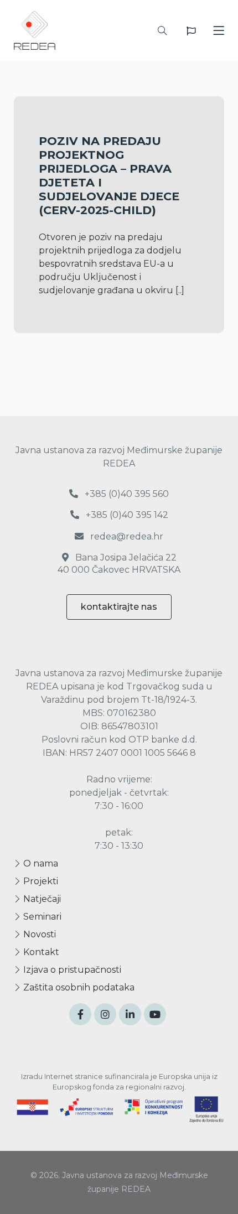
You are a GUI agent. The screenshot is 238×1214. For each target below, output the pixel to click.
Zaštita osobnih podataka (77, 987)
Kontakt (40, 952)
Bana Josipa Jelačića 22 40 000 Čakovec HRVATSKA (119, 563)
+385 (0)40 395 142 (126, 515)
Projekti (39, 881)
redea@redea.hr (125, 536)
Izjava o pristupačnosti (71, 969)
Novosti (38, 934)
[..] (179, 290)
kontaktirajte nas (119, 606)
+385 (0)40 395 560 (125, 494)
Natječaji (41, 899)
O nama (39, 863)
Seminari (41, 916)
